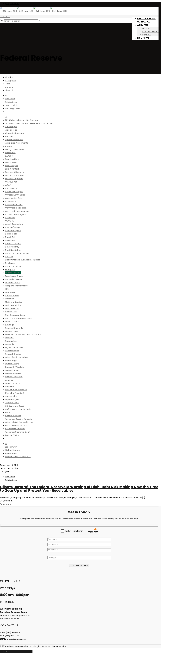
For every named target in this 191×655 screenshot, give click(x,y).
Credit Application (14, 224)
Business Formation (14, 175)
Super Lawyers (12, 399)
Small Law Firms (12, 383)
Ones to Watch (12, 321)
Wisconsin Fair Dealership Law (19, 422)
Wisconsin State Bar (15, 428)
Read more (5, 504)
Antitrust (9, 136)
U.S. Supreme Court (14, 406)
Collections (10, 201)
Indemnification (12, 282)
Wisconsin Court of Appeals (18, 419)
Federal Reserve (13, 272)
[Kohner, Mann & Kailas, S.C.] (33, 11)
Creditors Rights (13, 230)
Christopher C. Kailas (15, 194)
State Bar (9, 386)
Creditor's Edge (12, 227)
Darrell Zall (10, 237)
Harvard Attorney (13, 279)
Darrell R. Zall (11, 233)
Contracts (10, 217)
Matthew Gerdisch (14, 302)
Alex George (11, 129)
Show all (9, 90)
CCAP (8, 185)
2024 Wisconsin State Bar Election (21, 120)
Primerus (9, 337)
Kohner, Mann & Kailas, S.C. (18, 456)
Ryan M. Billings (12, 363)
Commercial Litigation (16, 207)
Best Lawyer (11, 162)
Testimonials (11, 105)
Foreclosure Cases (14, 276)
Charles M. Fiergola (14, 191)
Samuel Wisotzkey (14, 376)
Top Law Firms (12, 402)
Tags (7, 83)
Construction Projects (15, 214)
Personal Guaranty (14, 328)
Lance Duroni (11, 446)
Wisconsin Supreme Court (17, 432)
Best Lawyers (11, 165)
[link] (40, 20)
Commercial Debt (13, 204)
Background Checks (14, 149)
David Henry (11, 240)
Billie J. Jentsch (12, 168)
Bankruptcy (10, 152)
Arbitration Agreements (16, 142)
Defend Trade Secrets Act (18, 253)
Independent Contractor (17, 285)
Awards (8, 146)
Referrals (9, 344)
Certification (11, 188)
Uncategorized (12, 108)
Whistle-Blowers (13, 415)
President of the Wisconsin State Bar (23, 334)
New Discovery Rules (15, 315)
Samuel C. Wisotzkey (15, 367)
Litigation (9, 298)
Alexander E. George (15, 133)
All (6, 95)
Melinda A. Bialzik (13, 305)
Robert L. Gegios (13, 354)
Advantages (11, 126)
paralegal (9, 324)
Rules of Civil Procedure (16, 357)
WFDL (7, 412)
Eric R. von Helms (13, 266)
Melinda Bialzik (12, 308)
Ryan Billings (11, 360)
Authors (9, 87)
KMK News (10, 292)
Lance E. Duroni (12, 295)
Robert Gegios (12, 350)
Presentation (11, 331)
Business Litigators (14, 178)
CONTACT (5, 16)
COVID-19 (9, 220)
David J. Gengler (13, 243)
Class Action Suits (13, 198)
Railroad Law (11, 341)
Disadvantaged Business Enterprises (22, 259)
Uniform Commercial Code (18, 409)
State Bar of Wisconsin (16, 389)
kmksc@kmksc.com (16, 639)
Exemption (10, 269)
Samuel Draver (12, 370)
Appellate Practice (14, 139)
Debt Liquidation (13, 250)
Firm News (10, 98)
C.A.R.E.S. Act (11, 181)
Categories (10, 80)
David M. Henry (12, 246)
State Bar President (14, 393)
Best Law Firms (12, 159)
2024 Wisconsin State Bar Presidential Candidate (28, 123)
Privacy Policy (59, 646)
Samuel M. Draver (13, 373)
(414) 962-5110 (12, 3)
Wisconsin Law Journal (16, 425)
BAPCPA (9, 155)
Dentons (9, 256)
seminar (9, 380)
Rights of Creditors (14, 347)
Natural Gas (11, 311)
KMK (7, 289)
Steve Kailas (11, 396)
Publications (11, 102)
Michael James (12, 450)
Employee (10, 263)
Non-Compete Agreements (18, 318)
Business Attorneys (14, 172)
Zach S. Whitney (13, 435)
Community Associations (17, 211)
